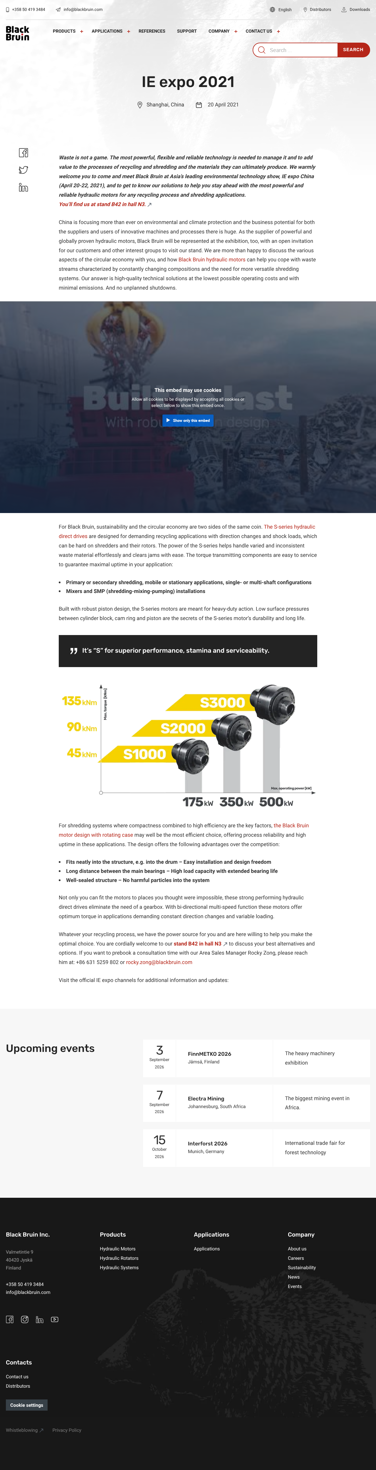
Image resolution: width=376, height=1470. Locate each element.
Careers (296, 1258)
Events (295, 1286)
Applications (107, 31)
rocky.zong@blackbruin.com (159, 962)
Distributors (320, 9)
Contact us (259, 31)
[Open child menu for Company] (236, 31)
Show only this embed (191, 420)
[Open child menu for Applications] (128, 31)
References (152, 31)
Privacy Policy (66, 1430)
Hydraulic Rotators (119, 1258)
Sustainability (302, 1267)
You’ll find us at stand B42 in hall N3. (102, 204)
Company (219, 31)
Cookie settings (26, 1405)
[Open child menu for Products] (81, 31)
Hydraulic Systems (119, 1267)
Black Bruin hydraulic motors (212, 259)
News (294, 1277)
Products (64, 31)
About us (297, 1248)
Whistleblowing (22, 1430)
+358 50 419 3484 (28, 9)
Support (187, 31)
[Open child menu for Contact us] (278, 31)
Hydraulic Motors (118, 1248)
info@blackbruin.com (83, 9)
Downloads (360, 9)
